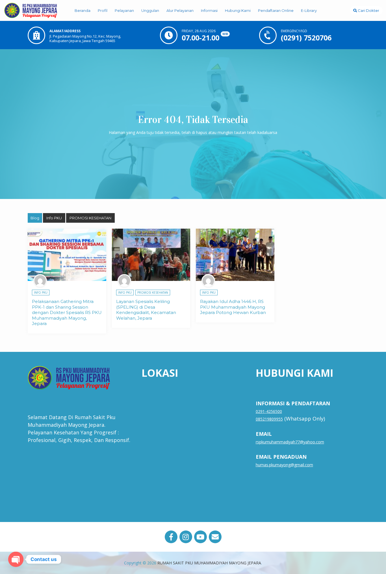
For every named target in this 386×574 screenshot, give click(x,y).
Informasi (209, 10)
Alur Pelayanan (180, 10)
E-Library (309, 10)
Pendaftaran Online (276, 10)
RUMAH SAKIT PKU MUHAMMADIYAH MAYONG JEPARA (209, 563)
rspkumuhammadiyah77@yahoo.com (290, 442)
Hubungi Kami (238, 10)
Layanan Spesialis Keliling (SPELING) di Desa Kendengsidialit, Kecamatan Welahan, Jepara (146, 310)
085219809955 (269, 419)
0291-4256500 (269, 411)
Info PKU (54, 218)
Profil (102, 10)
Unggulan (150, 10)
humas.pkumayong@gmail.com (284, 464)
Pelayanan (124, 10)
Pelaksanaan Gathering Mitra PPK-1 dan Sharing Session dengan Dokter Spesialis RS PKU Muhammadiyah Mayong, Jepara (67, 312)
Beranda (82, 10)
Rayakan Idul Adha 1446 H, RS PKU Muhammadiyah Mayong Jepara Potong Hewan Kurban (233, 307)
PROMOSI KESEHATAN (90, 218)
